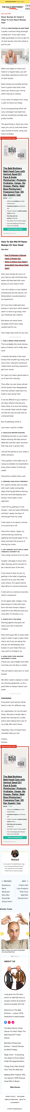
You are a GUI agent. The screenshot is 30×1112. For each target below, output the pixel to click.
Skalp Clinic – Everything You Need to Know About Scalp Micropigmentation (14, 1058)
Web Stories (15, 1087)
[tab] (13, 956)
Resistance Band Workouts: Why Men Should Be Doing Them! (7, 891)
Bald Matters (6, 13)
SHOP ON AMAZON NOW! (15, 837)
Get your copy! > (15, 1)
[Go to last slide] (2, 933)
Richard (15, 859)
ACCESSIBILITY (15, 1102)
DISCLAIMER (20, 1096)
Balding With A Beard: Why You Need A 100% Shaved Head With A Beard (15, 1078)
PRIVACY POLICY (11, 1096)
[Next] (28, 933)
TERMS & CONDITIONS (11, 1099)
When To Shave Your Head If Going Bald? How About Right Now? (17, 265)
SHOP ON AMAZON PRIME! (15, 229)
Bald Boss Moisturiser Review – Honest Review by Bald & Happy (14, 1046)
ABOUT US (22, 1099)
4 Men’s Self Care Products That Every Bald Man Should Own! (22, 889)
